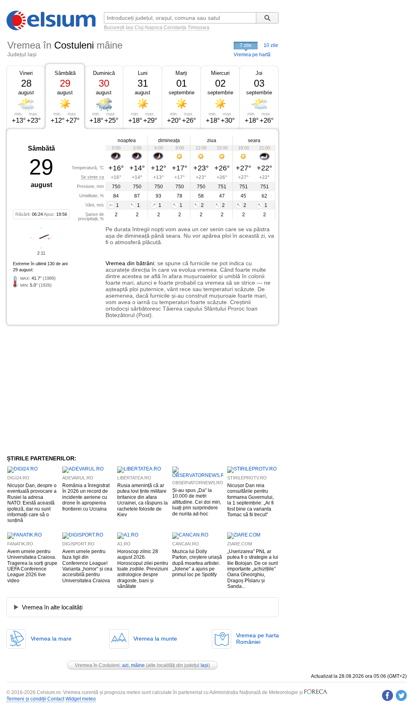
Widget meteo (80, 699)
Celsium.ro (49, 692)
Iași (129, 27)
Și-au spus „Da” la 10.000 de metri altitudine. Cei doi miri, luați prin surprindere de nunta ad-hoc (196, 502)
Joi (259, 73)
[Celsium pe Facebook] (387, 695)
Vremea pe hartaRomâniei (257, 638)
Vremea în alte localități (52, 607)
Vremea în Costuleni (97, 665)
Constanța (175, 27)
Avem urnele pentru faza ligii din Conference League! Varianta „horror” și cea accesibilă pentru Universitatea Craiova (87, 566)
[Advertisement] (73, 390)
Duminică (104, 73)
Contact (55, 699)
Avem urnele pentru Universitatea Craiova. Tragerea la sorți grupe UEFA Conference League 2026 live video (32, 566)
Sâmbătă (65, 73)
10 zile (271, 45)
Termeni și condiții (26, 699)
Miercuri (220, 73)
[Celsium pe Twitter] (401, 695)
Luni (143, 73)
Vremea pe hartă (252, 54)
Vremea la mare (51, 638)
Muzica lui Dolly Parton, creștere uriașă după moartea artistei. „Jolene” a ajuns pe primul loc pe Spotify (197, 563)
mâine (138, 665)
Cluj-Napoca (149, 27)
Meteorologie (283, 692)
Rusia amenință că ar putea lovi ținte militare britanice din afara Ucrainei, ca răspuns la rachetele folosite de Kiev (142, 500)
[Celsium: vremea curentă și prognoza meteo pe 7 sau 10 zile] (51, 29)
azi (125, 665)
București (114, 27)
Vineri (26, 73)
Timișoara (198, 27)
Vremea (115, 263)
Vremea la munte (155, 638)
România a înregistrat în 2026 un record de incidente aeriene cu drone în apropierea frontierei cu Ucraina (86, 497)
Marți (181, 73)
